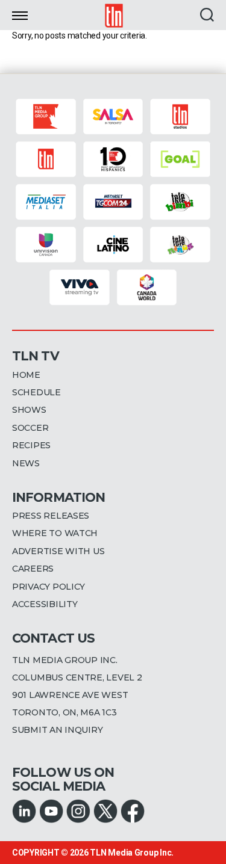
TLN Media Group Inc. (132, 852)
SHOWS (29, 409)
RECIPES (31, 445)
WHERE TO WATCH (55, 533)
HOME (26, 374)
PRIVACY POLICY (48, 586)
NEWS (26, 463)
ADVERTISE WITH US (58, 551)
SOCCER (30, 427)
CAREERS (33, 568)
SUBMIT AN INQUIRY (57, 729)
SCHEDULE (36, 392)
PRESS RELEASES (50, 515)
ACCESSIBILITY (45, 604)
